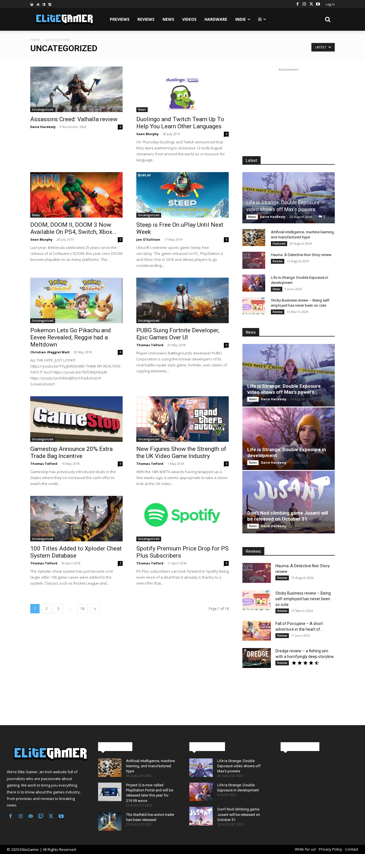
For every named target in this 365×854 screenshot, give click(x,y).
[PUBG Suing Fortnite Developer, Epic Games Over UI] (182, 300)
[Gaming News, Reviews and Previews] (45, 754)
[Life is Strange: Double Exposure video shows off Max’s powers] (288, 197)
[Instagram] (304, 4)
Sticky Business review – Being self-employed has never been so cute (303, 599)
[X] (311, 4)
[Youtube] (318, 4)
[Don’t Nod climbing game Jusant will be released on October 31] (288, 502)
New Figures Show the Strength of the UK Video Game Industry (181, 452)
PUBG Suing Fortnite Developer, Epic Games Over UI (177, 334)
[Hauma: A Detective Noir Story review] (253, 260)
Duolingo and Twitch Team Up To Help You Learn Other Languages (180, 123)
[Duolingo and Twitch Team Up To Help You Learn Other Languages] (182, 89)
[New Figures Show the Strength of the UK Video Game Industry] (182, 419)
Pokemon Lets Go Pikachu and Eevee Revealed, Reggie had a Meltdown (70, 337)
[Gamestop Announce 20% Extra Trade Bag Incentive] (76, 419)
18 (82, 608)
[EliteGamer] (63, 19)
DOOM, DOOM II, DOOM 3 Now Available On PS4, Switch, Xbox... (73, 228)
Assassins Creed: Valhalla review (73, 119)
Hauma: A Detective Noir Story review (301, 255)
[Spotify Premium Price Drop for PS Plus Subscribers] (182, 518)
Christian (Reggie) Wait (50, 352)
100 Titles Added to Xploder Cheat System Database (76, 552)
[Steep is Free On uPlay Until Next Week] (182, 195)
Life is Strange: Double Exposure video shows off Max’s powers (284, 389)
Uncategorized (42, 110)
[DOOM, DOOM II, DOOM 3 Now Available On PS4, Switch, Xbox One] (76, 195)
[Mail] (31, 816)
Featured (279, 244)
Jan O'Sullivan (148, 239)
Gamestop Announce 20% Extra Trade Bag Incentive (71, 452)
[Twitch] (41, 816)
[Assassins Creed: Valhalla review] (76, 89)
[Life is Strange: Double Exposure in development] (253, 283)
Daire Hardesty (43, 127)
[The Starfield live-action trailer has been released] (109, 821)
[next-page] (95, 608)
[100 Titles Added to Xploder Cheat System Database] (76, 518)
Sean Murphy (147, 134)
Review (278, 261)
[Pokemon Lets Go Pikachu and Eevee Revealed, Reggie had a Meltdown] (76, 300)
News (142, 110)
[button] (328, 19)
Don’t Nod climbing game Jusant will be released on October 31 (287, 516)
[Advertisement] (288, 108)
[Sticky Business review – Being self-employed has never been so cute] (253, 305)
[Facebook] (297, 4)
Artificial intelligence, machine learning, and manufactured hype (150, 766)
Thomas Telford (149, 345)
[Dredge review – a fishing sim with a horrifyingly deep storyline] (256, 658)
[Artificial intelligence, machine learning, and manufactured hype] (253, 237)
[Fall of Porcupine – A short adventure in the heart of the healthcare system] (256, 631)
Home (35, 39)
